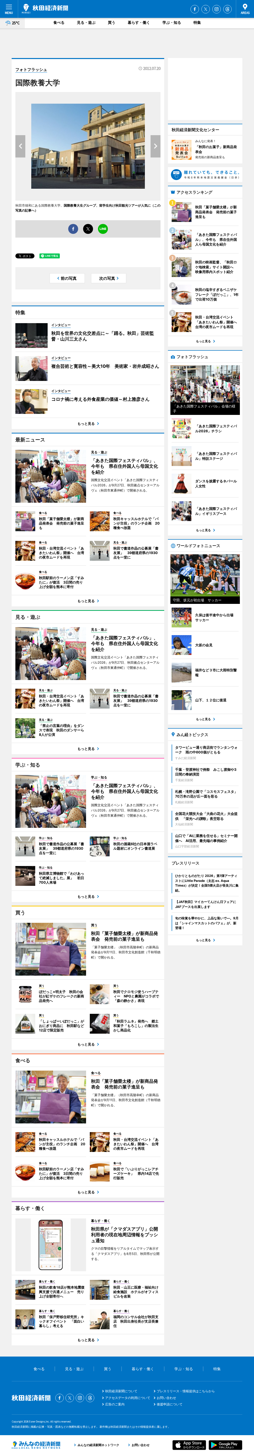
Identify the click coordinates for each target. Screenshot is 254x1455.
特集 (197, 22)
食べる (58, 22)
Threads (227, 9)
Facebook (194, 9)
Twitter (205, 9)
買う (111, 22)
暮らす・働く (139, 22)
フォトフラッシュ (31, 69)
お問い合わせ (166, 1398)
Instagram (216, 9)
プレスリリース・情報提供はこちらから (186, 1391)
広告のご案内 (115, 1404)
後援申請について (170, 1404)
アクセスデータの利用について (127, 1398)
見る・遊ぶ (86, 22)
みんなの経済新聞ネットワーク (36, 1445)
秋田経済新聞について (121, 1391)
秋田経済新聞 (45, 9)
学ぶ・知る (171, 22)
